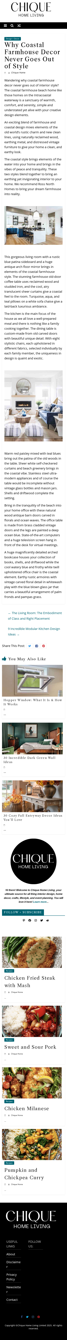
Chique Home (18, 72)
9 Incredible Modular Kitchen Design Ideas (34, 631)
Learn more (40, 902)
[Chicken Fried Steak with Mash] (32, 939)
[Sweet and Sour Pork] (32, 1008)
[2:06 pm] (5, 992)
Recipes (9, 970)
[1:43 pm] (4, 767)
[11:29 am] (4, 709)
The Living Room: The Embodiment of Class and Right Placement (35, 616)
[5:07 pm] (5, 72)
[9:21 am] (5, 1184)
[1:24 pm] (5, 1115)
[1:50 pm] (5, 1053)
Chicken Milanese (26, 1108)
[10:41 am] (4, 825)
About (10, 1254)
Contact (12, 1300)
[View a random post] (19, 25)
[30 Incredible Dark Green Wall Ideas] (32, 725)
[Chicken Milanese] (32, 1070)
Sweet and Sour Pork (30, 1047)
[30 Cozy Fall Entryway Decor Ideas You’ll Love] (32, 783)
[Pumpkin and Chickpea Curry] (32, 1131)
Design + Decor (12, 38)
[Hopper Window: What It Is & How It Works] (32, 667)
